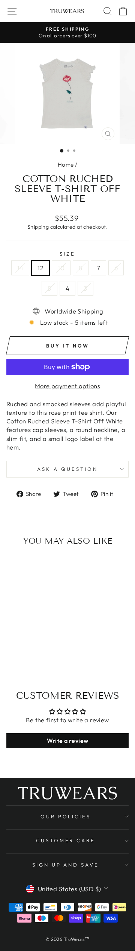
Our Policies (65, 816)
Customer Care (66, 840)
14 (20, 268)
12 (41, 268)
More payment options (67, 386)
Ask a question (67, 469)
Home (66, 164)
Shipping (38, 226)
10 (61, 268)
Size (67, 254)
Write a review (67, 740)
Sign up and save (65, 865)
